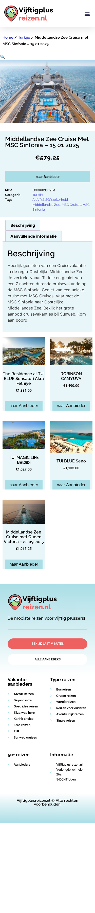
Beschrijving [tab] (22, 225)
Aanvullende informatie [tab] (33, 236)
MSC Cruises (71, 205)
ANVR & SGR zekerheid (50, 200)
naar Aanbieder (48, 176)
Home (8, 37)
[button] (87, 14)
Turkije (24, 37)
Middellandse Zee (46, 205)
